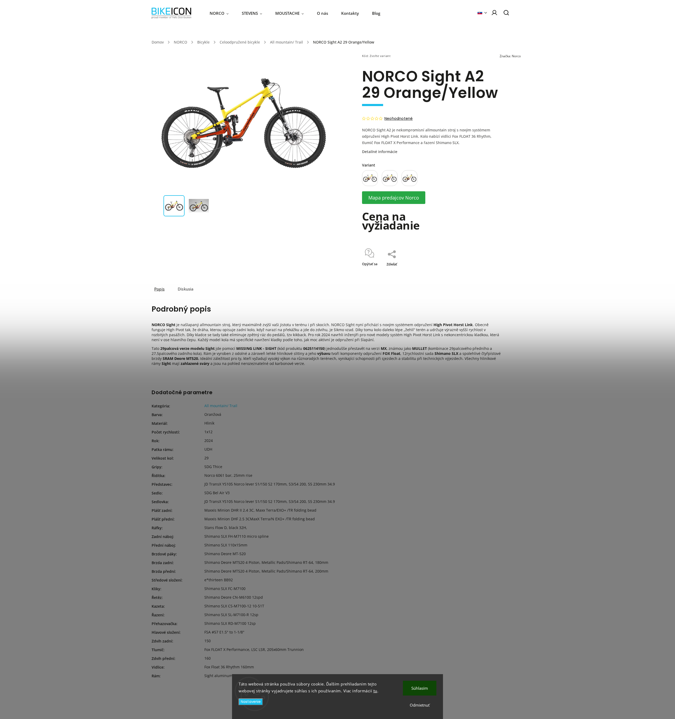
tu (375, 690)
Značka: (510, 56)
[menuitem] (222, 13)
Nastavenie (251, 701)
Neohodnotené (398, 118)
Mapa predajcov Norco (393, 197)
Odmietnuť (420, 705)
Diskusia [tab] (186, 289)
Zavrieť (484, 271)
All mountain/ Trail (220, 405)
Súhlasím (419, 688)
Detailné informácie (379, 151)
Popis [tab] (159, 289)
